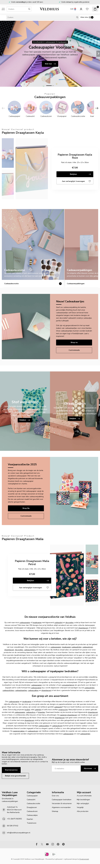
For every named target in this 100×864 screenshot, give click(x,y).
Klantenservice (11, 770)
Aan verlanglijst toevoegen (73, 181)
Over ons (55, 796)
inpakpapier (37, 622)
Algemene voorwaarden (61, 807)
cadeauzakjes (33, 690)
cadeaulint (58, 622)
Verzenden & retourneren (62, 803)
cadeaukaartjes (21, 690)
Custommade (74, 350)
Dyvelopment (84, 859)
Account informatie (84, 796)
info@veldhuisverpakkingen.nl (18, 833)
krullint (27, 709)
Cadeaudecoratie (33, 803)
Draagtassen (32, 807)
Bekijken (73, 174)
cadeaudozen (87, 647)
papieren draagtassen (68, 715)
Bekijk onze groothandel (15, 776)
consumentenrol (68, 685)
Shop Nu (26, 508)
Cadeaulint (31, 799)
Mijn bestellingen (83, 799)
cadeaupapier (25, 622)
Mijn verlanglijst (83, 803)
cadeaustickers (30, 650)
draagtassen (83, 628)
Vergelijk (80, 807)
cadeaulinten (76, 647)
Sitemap (55, 811)
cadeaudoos (30, 712)
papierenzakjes (19, 731)
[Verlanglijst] (87, 9)
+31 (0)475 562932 (14, 819)
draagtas (41, 712)
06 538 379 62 (12, 826)
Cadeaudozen (32, 811)
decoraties (69, 622)
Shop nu (74, 342)
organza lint (63, 709)
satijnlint (38, 709)
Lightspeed (58, 859)
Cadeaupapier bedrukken (61, 799)
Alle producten (82, 811)
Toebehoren (31, 823)
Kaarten (30, 819)
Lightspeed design (70, 859)
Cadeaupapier (32, 796)
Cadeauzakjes (32, 815)
